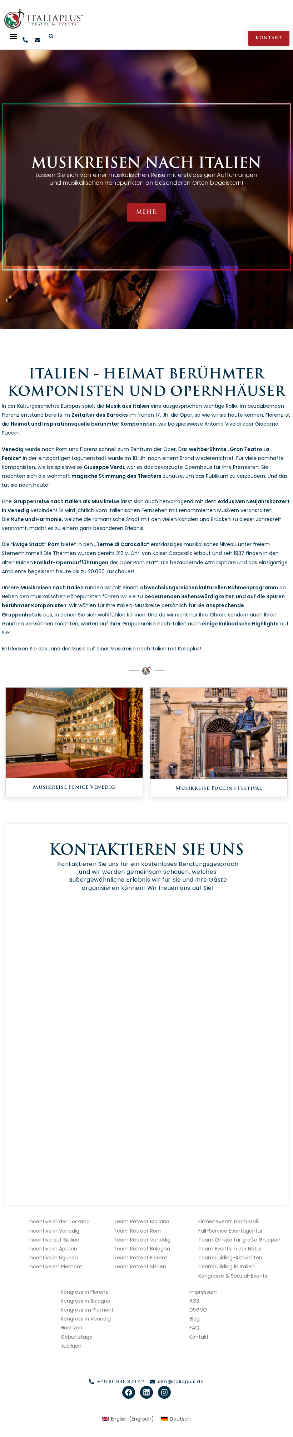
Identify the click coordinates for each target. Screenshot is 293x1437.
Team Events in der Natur (230, 1248)
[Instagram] (164, 1392)
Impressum (203, 1291)
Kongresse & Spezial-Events (232, 1275)
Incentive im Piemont (55, 1266)
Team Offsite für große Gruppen (239, 1239)
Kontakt (199, 1337)
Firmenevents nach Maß (228, 1221)
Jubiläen (71, 1345)
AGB (194, 1300)
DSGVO (198, 1309)
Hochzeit (72, 1327)
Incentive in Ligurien (53, 1257)
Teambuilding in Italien (226, 1266)
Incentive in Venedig (54, 1230)
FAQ (194, 1327)
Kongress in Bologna (85, 1300)
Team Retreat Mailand (141, 1221)
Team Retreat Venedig (142, 1239)
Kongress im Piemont (87, 1309)
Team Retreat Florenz (141, 1257)
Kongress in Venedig (86, 1318)
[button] (13, 36)
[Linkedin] (146, 1392)
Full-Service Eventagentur (230, 1230)
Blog (194, 1318)
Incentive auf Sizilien (54, 1239)
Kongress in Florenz (84, 1291)
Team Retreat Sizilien (140, 1266)
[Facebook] (128, 1392)
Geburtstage (77, 1337)
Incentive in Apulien (53, 1248)
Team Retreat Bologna (142, 1248)
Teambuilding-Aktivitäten (230, 1257)
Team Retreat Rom (138, 1230)
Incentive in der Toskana (59, 1221)
